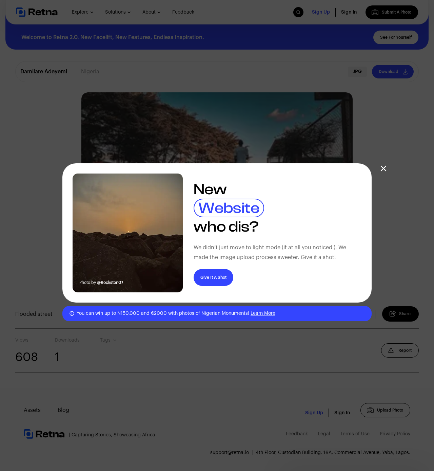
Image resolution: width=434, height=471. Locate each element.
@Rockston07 (110, 282)
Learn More (263, 313)
